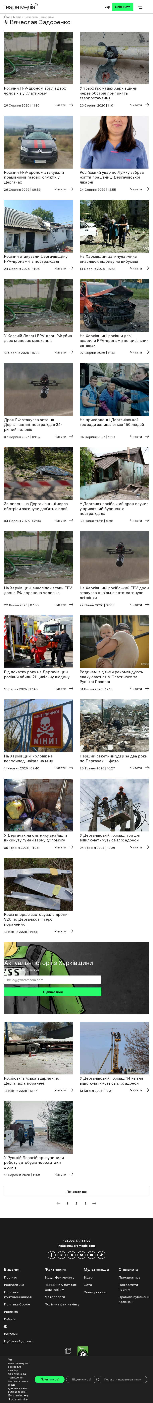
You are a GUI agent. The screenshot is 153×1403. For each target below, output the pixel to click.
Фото (88, 1284)
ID (5, 1326)
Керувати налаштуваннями (122, 1379)
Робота (10, 1319)
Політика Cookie (17, 1304)
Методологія (55, 1296)
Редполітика (14, 1284)
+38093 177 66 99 (76, 1240)
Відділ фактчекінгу (60, 1277)
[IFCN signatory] (82, 1353)
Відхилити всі (81, 1379)
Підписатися (53, 991)
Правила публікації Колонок (134, 1299)
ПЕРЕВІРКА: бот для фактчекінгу (60, 1287)
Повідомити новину (128, 1287)
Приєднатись (129, 1277)
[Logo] (21, 6)
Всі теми (11, 1333)
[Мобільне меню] (140, 7)
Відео (88, 1277)
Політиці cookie (18, 1399)
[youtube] (91, 1255)
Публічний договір (18, 1341)
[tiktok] (101, 1255)
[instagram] (62, 1255)
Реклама (11, 1311)
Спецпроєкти (95, 1292)
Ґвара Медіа (12, 17)
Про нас (10, 1277)
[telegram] (72, 1255)
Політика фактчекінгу (62, 1304)
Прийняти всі (50, 1379)
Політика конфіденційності (18, 1294)
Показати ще (77, 1191)
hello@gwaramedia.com (76, 1245)
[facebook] (52, 1255)
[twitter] (81, 1255)
